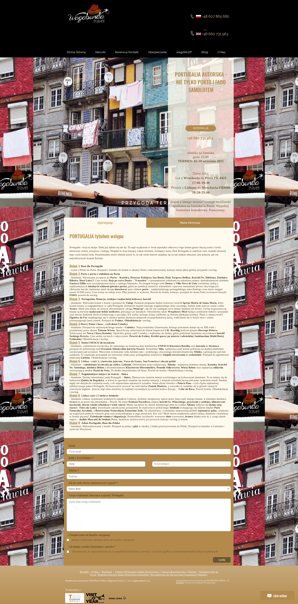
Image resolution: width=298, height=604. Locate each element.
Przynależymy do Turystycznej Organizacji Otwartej (178, 574)
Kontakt (85, 571)
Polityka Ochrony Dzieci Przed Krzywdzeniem (123, 574)
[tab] (105, 223)
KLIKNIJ (180, 583)
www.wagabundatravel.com (138, 581)
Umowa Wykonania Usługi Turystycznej (137, 571)
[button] (208, 52)
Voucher (192, 571)
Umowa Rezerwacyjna (173, 571)
